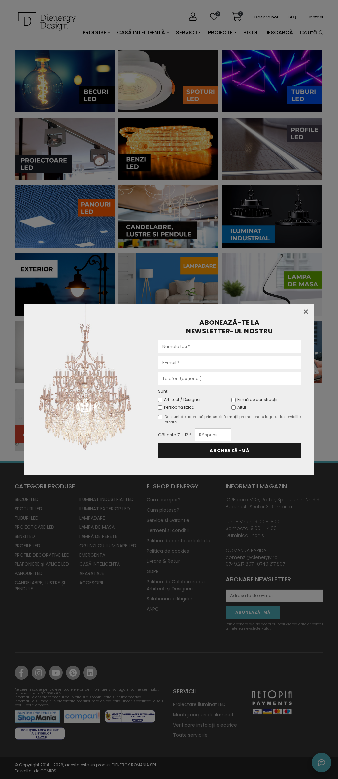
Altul (241, 407)
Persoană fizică (179, 407)
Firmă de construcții (257, 399)
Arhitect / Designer (182, 399)
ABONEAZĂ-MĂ (230, 450)
